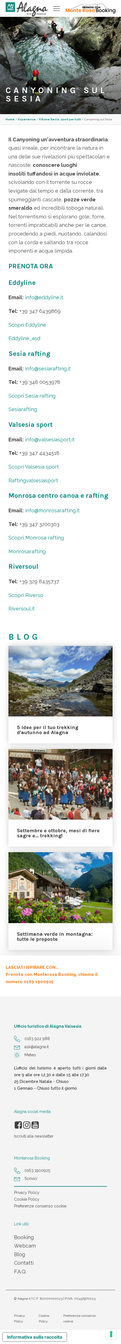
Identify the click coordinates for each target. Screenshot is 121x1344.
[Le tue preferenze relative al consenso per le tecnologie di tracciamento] (111, 1334)
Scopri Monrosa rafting (36, 538)
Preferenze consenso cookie (40, 1206)
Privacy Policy (26, 1192)
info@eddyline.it (44, 297)
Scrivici (30, 1178)
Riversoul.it (21, 609)
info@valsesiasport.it (50, 439)
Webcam (25, 1246)
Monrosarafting (27, 551)
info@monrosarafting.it (52, 510)
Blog (19, 1254)
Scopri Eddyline (27, 325)
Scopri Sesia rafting (31, 396)
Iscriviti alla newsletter (33, 1136)
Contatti (23, 1263)
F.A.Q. (20, 1271)
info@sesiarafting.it (48, 369)
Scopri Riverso (25, 595)
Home (10, 119)
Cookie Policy (26, 1199)
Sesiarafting (22, 409)
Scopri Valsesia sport (33, 467)
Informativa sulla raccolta (34, 1337)
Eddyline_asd (24, 338)
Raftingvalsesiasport (33, 480)
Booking (24, 1237)
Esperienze (27, 119)
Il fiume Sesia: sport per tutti (60, 119)
